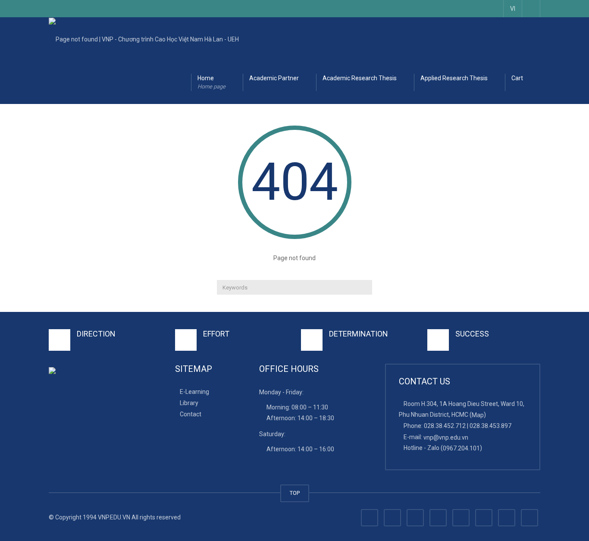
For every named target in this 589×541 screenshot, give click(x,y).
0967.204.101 (461, 448)
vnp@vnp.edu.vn (445, 437)
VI (512, 8)
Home (211, 82)
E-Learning (194, 391)
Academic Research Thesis (360, 78)
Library (189, 402)
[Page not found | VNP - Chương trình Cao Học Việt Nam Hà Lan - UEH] (144, 38)
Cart (517, 78)
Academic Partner (274, 78)
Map (478, 415)
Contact (190, 414)
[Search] (364, 287)
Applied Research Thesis (454, 78)
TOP (295, 493)
